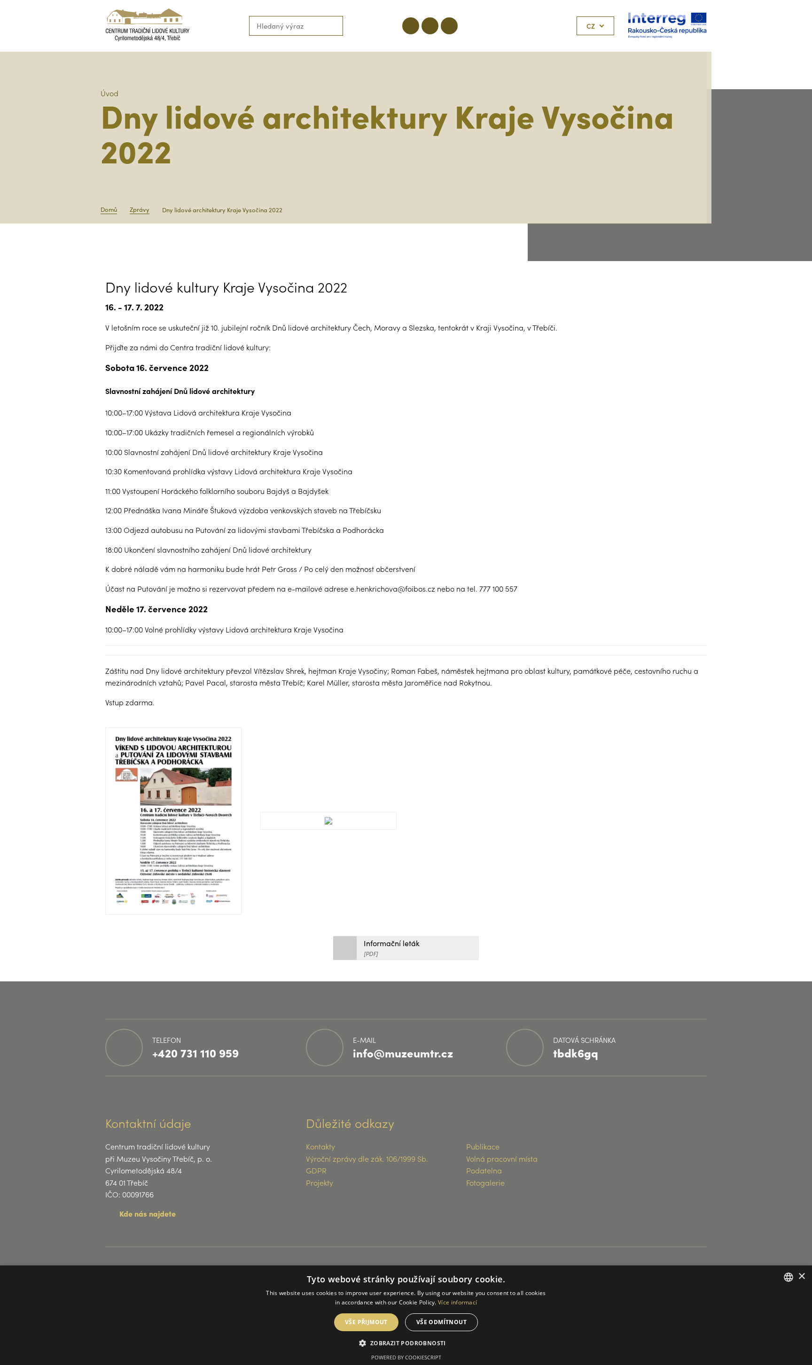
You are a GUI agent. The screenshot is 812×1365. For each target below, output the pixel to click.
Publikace (483, 1146)
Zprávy (139, 209)
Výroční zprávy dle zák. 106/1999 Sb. (367, 1158)
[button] (405, 1342)
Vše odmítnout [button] (441, 1322)
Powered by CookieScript (406, 1357)
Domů (109, 209)
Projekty (319, 1182)
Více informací (457, 1302)
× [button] (801, 1276)
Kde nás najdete (147, 1213)
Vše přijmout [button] (366, 1322)
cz (590, 26)
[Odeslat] (333, 25)
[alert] (406, 1315)
